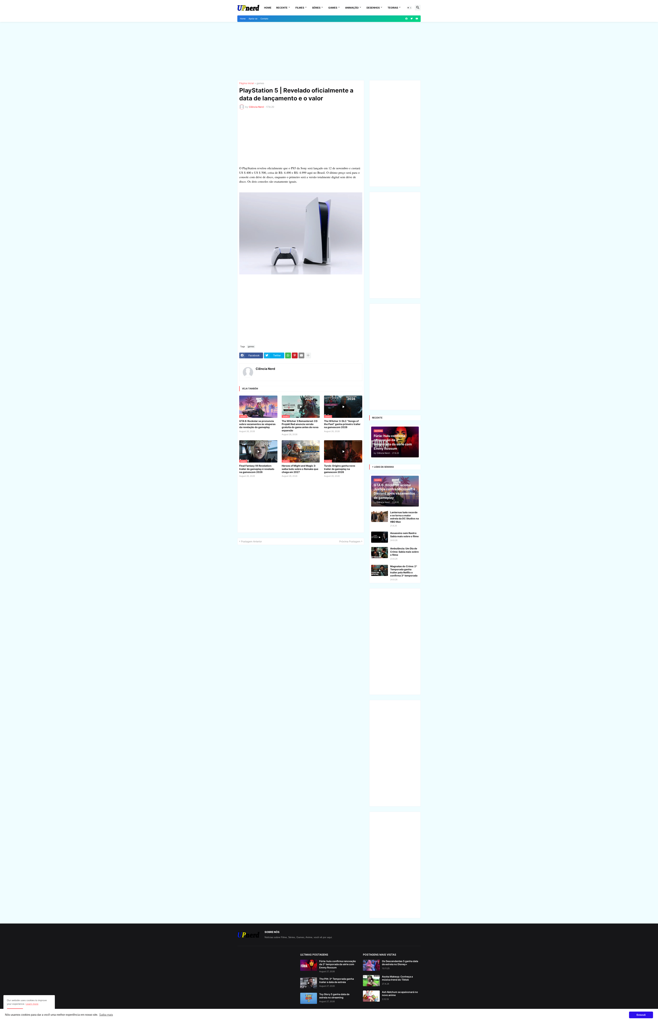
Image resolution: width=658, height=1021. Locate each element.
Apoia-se (253, 18)
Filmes (299, 7)
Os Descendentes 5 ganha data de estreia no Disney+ (400, 963)
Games (332, 7)
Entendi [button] (641, 1014)
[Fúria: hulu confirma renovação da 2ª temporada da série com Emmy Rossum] (308, 965)
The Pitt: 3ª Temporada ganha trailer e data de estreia (336, 980)
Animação (352, 7)
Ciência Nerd (265, 369)
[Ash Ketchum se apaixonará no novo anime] (371, 996)
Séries (316, 7)
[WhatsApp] (288, 355)
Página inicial (246, 83)
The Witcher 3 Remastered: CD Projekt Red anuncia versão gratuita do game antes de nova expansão (300, 426)
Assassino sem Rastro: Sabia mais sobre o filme (404, 535)
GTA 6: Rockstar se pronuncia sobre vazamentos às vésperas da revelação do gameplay (257, 424)
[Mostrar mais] (308, 355)
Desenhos (373, 7)
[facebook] (406, 18)
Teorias (393, 7)
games (260, 83)
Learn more (32, 1003)
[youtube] (417, 18)
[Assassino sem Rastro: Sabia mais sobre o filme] (379, 537)
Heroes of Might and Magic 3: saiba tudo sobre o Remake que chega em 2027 (300, 468)
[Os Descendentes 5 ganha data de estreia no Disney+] (371, 965)
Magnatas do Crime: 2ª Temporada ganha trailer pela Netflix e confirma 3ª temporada (403, 571)
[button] (409, 7)
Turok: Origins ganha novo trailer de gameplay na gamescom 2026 (339, 468)
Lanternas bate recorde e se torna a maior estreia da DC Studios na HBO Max (404, 517)
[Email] (301, 355)
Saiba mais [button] (106, 1014)
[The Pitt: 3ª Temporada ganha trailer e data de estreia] (308, 982)
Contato (264, 18)
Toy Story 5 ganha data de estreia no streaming (334, 996)
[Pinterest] (295, 355)
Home (267, 7)
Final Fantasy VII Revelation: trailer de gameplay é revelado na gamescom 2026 (256, 468)
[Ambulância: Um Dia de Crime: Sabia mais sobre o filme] (379, 552)
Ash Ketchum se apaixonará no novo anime (400, 994)
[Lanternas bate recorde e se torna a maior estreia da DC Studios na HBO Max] (379, 516)
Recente (282, 7)
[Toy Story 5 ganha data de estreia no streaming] (308, 998)
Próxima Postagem (349, 541)
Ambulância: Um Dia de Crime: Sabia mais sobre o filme (404, 551)
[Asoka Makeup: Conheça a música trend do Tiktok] (371, 980)
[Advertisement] (329, 51)
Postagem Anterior (251, 541)
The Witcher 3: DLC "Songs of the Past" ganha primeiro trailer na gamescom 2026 (342, 424)
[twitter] (412, 18)
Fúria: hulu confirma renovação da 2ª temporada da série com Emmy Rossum (337, 964)
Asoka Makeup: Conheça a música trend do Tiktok (397, 978)
